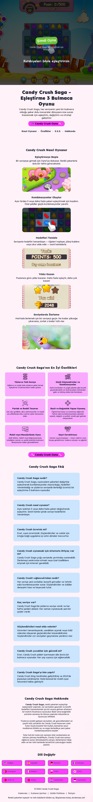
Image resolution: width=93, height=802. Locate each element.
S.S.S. (58, 131)
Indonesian (81, 780)
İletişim (71, 793)
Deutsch (57, 763)
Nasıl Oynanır (29, 131)
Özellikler (46, 131)
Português (12, 771)
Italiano (34, 771)
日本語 (79, 771)
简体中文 (11, 780)
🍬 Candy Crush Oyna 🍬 (46, 454)
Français (80, 763)
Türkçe (33, 780)
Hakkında (70, 131)
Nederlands (58, 780)
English (10, 763)
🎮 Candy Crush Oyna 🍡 (46, 123)
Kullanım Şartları (38, 793)
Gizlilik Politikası (57, 793)
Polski (56, 771)
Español (34, 763)
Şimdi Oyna (46, 40)
